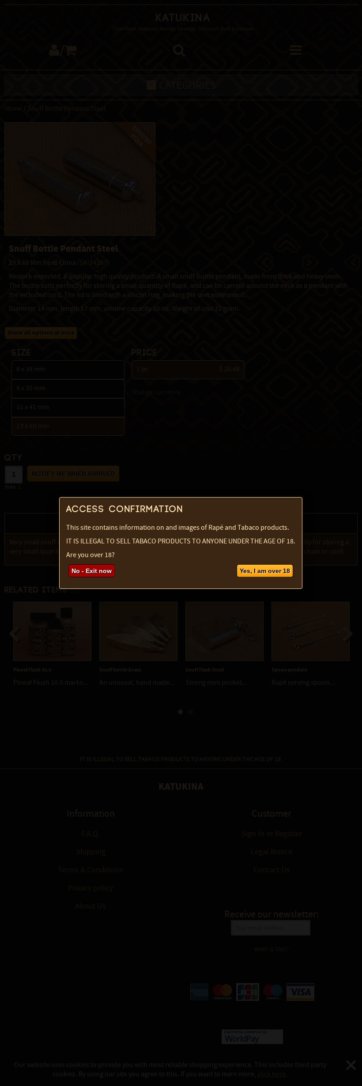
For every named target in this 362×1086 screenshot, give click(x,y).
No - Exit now (92, 570)
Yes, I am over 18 (265, 570)
